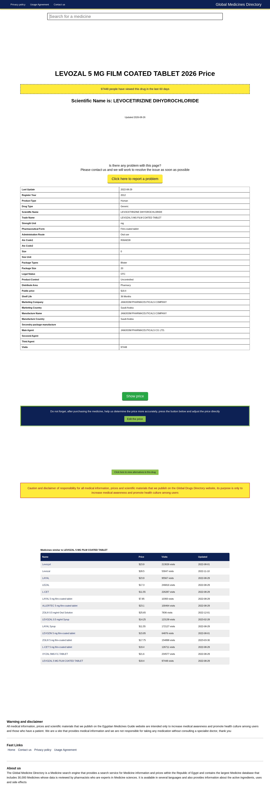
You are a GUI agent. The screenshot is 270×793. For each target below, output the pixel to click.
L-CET (45, 592)
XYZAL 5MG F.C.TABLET (55, 654)
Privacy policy (18, 4)
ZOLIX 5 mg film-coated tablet (57, 640)
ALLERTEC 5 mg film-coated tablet (59, 606)
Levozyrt (46, 564)
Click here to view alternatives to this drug (135, 472)
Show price (135, 396)
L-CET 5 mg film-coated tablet (57, 647)
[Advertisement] (118, 45)
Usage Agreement (39, 4)
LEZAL (45, 585)
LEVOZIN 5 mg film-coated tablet (58, 633)
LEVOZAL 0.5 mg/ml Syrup (55, 619)
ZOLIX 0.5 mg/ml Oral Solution (57, 612)
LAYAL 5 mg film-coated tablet (57, 599)
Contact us (59, 4)
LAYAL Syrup (49, 626)
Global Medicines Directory (239, 4)
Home (11, 749)
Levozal (46, 571)
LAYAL (45, 578)
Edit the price (135, 418)
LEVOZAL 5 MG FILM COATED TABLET (62, 661)
